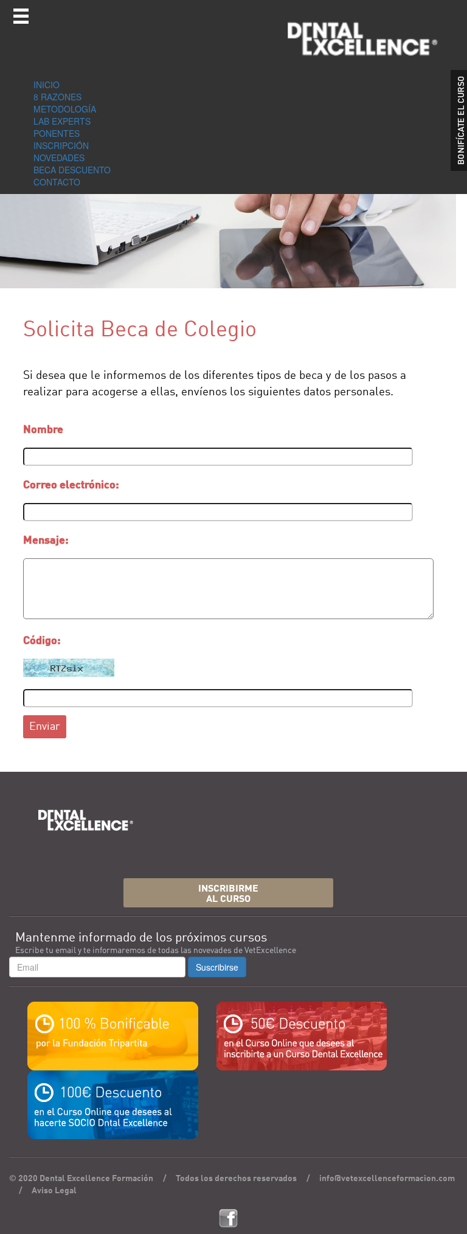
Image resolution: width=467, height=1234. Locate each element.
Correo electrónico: (71, 485)
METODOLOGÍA (64, 109)
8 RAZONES (57, 97)
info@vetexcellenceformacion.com (387, 1178)
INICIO (46, 84)
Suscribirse (217, 967)
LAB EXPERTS (62, 121)
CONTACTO (56, 182)
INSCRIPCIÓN (61, 145)
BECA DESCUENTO (72, 170)
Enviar (44, 726)
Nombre (43, 430)
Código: (42, 641)
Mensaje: (46, 540)
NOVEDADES (59, 157)
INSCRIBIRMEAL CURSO (228, 894)
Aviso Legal (54, 1191)
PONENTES (56, 133)
